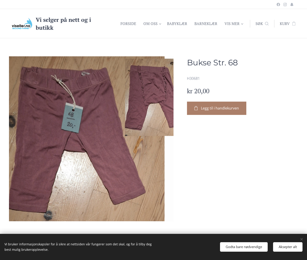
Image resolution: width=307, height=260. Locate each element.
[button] (262, 23)
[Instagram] (285, 4)
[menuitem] (129, 23)
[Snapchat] (292, 4)
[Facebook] (278, 4)
